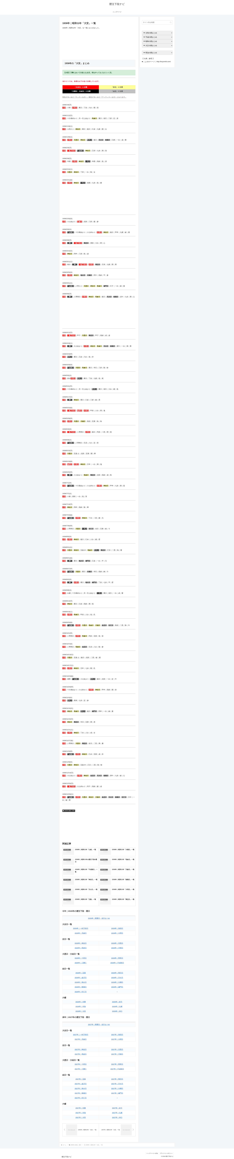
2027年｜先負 (81, 1113)
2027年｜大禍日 (117, 1088)
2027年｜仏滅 (117, 1113)
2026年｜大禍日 (117, 982)
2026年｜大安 (81, 1011)
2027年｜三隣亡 (81, 1069)
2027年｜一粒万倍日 (80, 1035)
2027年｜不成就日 (117, 1069)
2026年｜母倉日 (81, 948)
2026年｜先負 (81, 1006)
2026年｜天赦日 (81, 933)
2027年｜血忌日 (81, 1084)
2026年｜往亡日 (81, 992)
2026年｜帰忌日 (117, 973)
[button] (170, 22)
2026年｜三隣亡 (81, 963)
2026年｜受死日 (117, 958)
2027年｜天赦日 (81, 1039)
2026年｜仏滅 (117, 1006)
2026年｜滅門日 (117, 987)
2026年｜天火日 (117, 978)
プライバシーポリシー (166, 1153)
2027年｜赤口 (117, 1117)
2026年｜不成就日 (117, 963)
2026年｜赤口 (117, 1011)
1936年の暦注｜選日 (69, 810)
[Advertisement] (98, 44)
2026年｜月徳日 (117, 948)
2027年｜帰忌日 (117, 1079)
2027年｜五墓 (81, 1079)
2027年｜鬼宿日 (117, 1035)
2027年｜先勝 (81, 1108)
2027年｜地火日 (81, 1088)
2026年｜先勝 (81, 1002)
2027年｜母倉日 (81, 1054)
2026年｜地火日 (81, 982)
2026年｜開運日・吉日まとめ (99, 918)
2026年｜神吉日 (81, 943)
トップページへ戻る (152, 1153)
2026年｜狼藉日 (81, 987)
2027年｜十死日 (81, 1064)
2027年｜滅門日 (117, 1093)
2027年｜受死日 (117, 1064)
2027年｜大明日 (117, 1039)
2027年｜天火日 (117, 1084)
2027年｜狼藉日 (81, 1093)
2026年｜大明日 (117, 933)
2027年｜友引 (117, 1108)
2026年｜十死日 (81, 958)
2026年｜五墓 (81, 973)
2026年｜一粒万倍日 (80, 928)
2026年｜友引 (117, 1002)
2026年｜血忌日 (81, 978)
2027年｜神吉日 (81, 1049)
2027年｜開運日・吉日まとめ (99, 1024)
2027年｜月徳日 (117, 1054)
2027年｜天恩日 (117, 1049)
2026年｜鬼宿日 (117, 928)
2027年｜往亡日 (81, 1098)
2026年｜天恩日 (117, 943)
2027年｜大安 (81, 1117)
